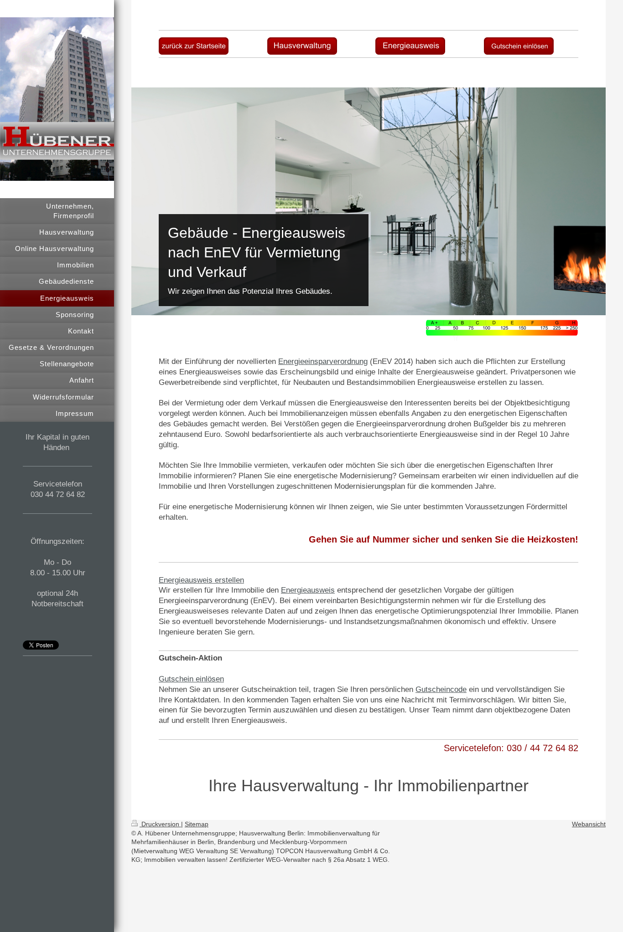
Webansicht (589, 824)
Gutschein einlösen (191, 679)
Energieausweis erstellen (201, 580)
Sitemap (196, 824)
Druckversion (160, 824)
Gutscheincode (441, 689)
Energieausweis (308, 590)
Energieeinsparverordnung (323, 361)
